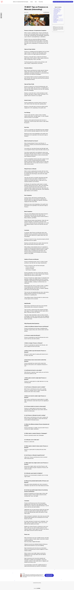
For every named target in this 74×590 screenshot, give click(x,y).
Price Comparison (56, 16)
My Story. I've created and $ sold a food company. (20, 1)
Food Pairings (55, 13)
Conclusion (55, 18)
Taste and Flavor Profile (57, 11)
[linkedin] (1, 16)
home (36, 1)
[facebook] (1, 13)
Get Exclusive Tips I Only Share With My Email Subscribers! (63, 1)
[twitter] (1, 14)
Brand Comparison (56, 17)
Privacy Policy (41, 1)
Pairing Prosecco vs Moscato (57, 15)
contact (31, 1)
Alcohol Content (56, 12)
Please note (55, 22)
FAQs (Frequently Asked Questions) (58, 20)
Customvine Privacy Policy (37, 582)
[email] (1, 17)
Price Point (55, 14)
